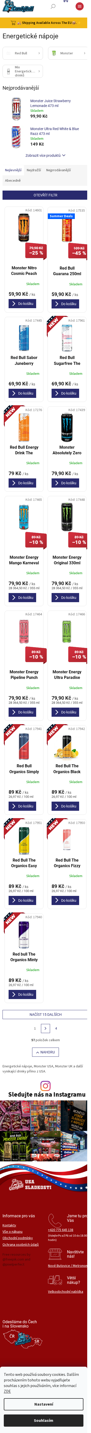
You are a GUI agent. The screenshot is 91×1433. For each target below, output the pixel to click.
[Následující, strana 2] (45, 1028)
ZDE (7, 1391)
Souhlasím (43, 1420)
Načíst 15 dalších (46, 1015)
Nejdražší (34, 170)
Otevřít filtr (45, 195)
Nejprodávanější (58, 170)
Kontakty (9, 1225)
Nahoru (47, 1052)
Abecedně (13, 180)
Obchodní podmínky (18, 1238)
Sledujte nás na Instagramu (47, 1095)
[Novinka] (67, 337)
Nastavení (43, 1404)
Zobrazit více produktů (43, 155)
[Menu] (80, 6)
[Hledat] (53, 6)
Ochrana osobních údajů (21, 1244)
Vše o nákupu (12, 1231)
